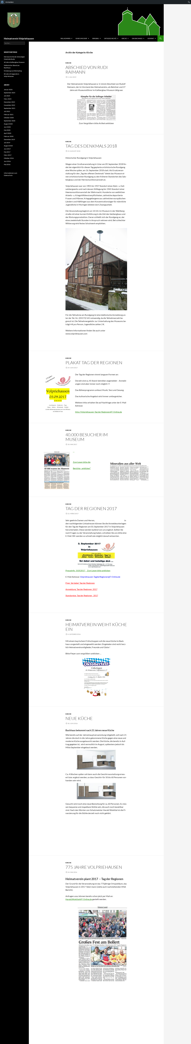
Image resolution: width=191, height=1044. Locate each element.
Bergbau (95, 38)
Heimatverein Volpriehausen (19, 38)
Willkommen (65, 38)
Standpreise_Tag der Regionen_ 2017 (81, 595)
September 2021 (9, 108)
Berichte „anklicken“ (82, 468)
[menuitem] (2, 2)
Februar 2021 (8, 114)
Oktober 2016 (9, 158)
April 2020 (7, 133)
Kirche (124, 38)
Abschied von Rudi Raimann (86, 70)
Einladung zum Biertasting (13, 71)
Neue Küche (79, 718)
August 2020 (8, 124)
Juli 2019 (7, 143)
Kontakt (151, 38)
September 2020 (9, 121)
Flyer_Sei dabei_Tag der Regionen (80, 583)
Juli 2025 (7, 96)
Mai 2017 (7, 152)
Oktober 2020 (9, 118)
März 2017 (7, 155)
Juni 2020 (7, 127)
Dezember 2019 (9, 139)
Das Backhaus (137, 38)
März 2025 (7, 99)
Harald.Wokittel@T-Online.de (78, 899)
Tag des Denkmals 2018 (91, 146)
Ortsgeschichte (110, 38)
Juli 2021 (7, 111)
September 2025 (9, 93)
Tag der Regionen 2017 (91, 508)
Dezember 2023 (9, 102)
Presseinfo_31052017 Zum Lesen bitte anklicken (87, 570)
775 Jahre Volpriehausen (93, 867)
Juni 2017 (7, 149)
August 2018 (8, 146)
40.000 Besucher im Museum (86, 437)
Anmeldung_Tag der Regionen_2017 (81, 589)
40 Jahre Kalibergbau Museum (14, 62)
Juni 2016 (7, 161)
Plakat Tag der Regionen (93, 362)
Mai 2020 (7, 130)
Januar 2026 (8, 89)
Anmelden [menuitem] (9, 2)
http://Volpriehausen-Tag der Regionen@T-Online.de (98, 412)
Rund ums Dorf (81, 38)
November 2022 (9, 105)
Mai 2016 (7, 164)
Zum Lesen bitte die (81, 462)
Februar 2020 (8, 136)
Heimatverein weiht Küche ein (96, 627)
